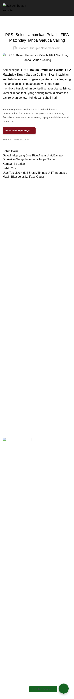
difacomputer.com (14, 410)
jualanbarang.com (14, 417)
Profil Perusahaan (14, 375)
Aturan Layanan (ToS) (17, 388)
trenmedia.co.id (12, 424)
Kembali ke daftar (14, 163)
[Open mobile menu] (70, 8)
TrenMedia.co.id (20, 139)
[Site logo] (17, 7)
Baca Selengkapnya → (19, 130)
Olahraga (37, 26)
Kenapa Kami (11, 382)
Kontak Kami (11, 395)
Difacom (23, 48)
